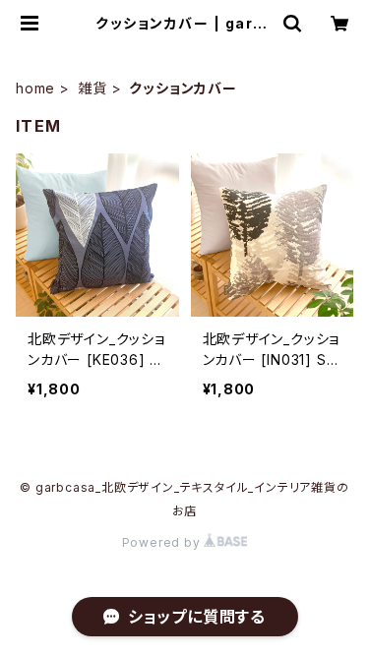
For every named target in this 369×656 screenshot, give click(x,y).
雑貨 (92, 88)
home (35, 88)
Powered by (163, 542)
